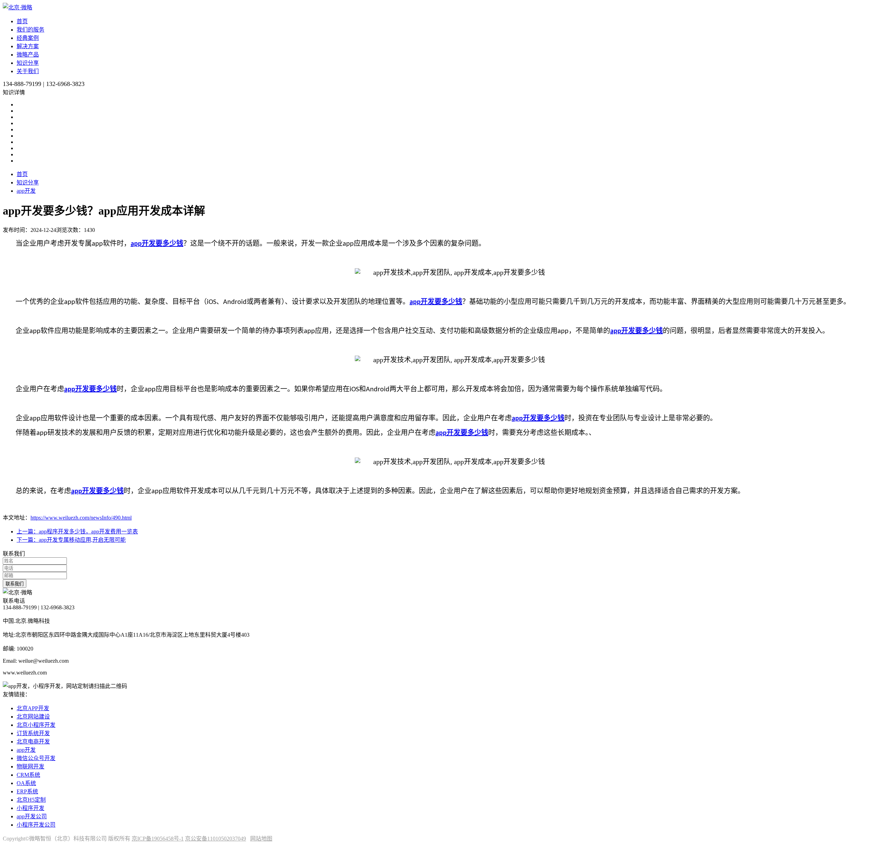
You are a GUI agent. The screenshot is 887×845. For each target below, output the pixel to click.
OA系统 (26, 783)
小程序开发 (30, 808)
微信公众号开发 (36, 758)
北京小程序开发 (36, 725)
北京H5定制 (31, 800)
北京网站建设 (33, 717)
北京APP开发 (33, 708)
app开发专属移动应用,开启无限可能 (71, 540)
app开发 (26, 191)
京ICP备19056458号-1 (158, 839)
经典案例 (28, 38)
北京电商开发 (33, 741)
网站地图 (261, 839)
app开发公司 (32, 816)
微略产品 (28, 55)
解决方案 (28, 46)
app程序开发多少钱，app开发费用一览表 (77, 531)
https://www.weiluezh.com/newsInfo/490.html (81, 518)
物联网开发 (30, 766)
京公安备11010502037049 (215, 839)
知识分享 (28, 63)
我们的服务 (30, 30)
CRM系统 (28, 775)
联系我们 (15, 583)
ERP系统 (27, 791)
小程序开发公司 (36, 825)
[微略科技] (17, 7)
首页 (22, 21)
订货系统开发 (33, 733)
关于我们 (28, 71)
